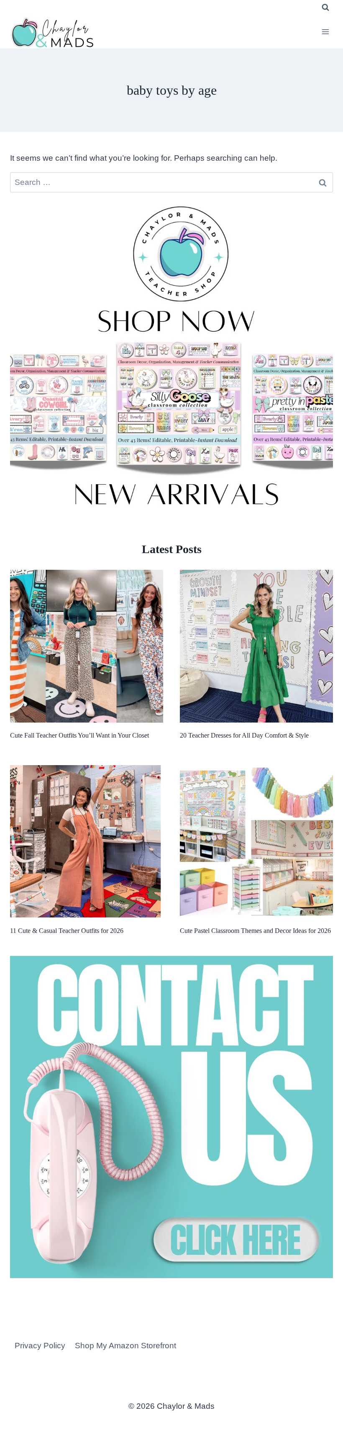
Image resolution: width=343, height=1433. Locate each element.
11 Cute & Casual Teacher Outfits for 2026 (66, 930)
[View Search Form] (325, 7)
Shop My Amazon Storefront (125, 1345)
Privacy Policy (40, 1345)
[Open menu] (325, 31)
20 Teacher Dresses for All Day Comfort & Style (244, 735)
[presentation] (86, 646)
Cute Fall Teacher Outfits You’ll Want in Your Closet (79, 735)
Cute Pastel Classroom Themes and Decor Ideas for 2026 (255, 930)
